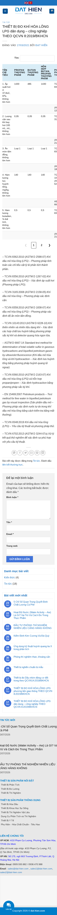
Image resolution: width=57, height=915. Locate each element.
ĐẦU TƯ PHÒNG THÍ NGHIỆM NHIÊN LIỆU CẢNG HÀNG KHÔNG (33, 626)
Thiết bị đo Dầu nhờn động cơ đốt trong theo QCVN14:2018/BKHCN (31, 679)
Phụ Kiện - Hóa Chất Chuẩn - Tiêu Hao (20, 824)
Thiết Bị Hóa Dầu (9, 804)
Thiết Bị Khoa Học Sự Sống (14, 808)
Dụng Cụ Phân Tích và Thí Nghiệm (18, 816)
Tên (9, 522)
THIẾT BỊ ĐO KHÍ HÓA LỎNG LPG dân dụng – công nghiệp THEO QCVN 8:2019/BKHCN (32, 704)
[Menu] (5, 11)
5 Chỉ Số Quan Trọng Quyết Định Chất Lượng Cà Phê (31, 603)
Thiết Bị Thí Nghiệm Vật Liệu (15, 812)
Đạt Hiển (41, 45)
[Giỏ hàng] (51, 11)
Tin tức (6, 22)
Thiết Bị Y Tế (7, 820)
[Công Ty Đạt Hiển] (28, 11)
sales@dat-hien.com (18, 868)
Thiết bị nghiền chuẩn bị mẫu (28, 667)
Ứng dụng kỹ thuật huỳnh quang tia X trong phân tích (33, 647)
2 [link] (41, 245)
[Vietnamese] (30, 3)
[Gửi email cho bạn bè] (31, 452)
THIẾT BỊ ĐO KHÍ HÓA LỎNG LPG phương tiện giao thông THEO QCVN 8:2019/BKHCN (33, 691)
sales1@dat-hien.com (41, 868)
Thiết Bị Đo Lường (10, 789)
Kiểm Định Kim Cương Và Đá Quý (31, 635)
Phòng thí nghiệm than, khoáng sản (32, 656)
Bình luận (12, 497)
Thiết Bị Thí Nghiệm (11, 793)
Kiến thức (9, 577)
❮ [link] (26, 245)
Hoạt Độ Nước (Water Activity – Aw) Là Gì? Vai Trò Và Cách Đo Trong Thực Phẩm (32, 615)
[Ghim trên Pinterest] (37, 452)
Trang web (12, 546)
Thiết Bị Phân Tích (10, 784)
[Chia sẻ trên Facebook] (19, 452)
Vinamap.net (7, 831)
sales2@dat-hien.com (11, 872)
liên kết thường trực (12, 464)
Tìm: (16, 57)
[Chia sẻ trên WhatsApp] (14, 452)
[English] (26, 3)
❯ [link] (49, 245)
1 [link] (33, 245)
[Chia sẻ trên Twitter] (25, 452)
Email (10, 534)
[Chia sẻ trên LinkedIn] (42, 452)
